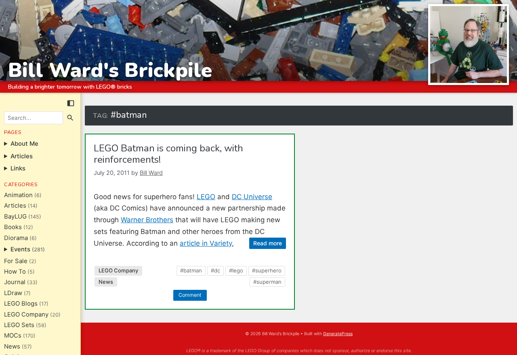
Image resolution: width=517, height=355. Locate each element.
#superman (267, 281)
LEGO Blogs (21, 303)
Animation (18, 195)
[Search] (70, 117)
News (12, 346)
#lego (236, 270)
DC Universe (252, 197)
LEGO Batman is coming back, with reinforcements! (168, 154)
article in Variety (206, 243)
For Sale (15, 261)
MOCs (12, 335)
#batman (191, 270)
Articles (15, 205)
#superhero (267, 270)
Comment (190, 295)
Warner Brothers (147, 220)
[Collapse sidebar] (70, 103)
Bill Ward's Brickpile (110, 70)
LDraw (13, 293)
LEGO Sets (19, 325)
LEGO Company (26, 314)
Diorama (16, 238)
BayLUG (15, 216)
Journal (14, 282)
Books (13, 227)
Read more (267, 243)
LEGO (206, 197)
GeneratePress (338, 333)
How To (15, 271)
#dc (215, 270)
